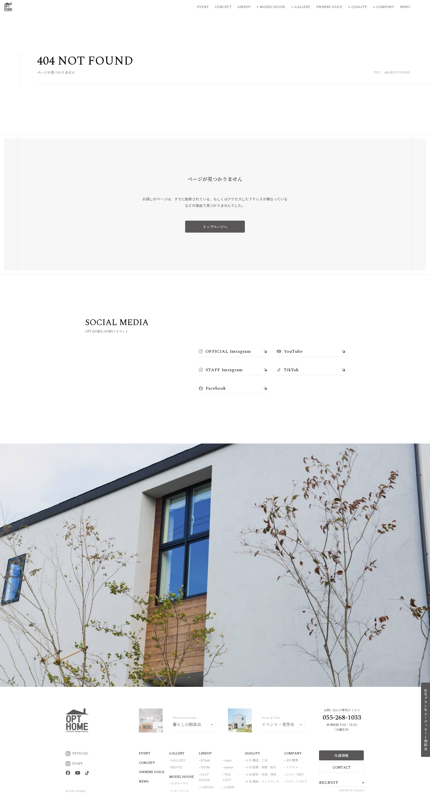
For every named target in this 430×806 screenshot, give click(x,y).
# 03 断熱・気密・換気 (261, 774)
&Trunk (205, 760)
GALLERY (178, 760)
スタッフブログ (296, 781)
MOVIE (176, 767)
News (405, 6)
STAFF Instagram (224, 370)
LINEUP (205, 753)
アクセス (292, 767)
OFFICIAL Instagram (228, 351)
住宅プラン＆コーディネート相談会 (425, 720)
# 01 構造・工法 (257, 760)
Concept (223, 6)
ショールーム (180, 791)
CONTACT (342, 767)
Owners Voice (329, 6)
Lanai (227, 760)
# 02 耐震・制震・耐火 (261, 767)
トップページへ (215, 226)
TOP (377, 73)
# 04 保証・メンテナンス (263, 781)
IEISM (205, 767)
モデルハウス (179, 783)
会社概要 (292, 760)
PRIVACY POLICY (351, 790)
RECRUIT (328, 783)
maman (228, 767)
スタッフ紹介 (295, 774)
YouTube (293, 351)
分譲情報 (341, 755)
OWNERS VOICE (151, 772)
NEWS (144, 781)
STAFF (77, 763)
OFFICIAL (80, 753)
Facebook (216, 388)
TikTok (291, 370)
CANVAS (207, 787)
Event (203, 6)
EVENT (144, 753)
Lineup (244, 6)
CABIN (229, 787)
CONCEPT (147, 762)
